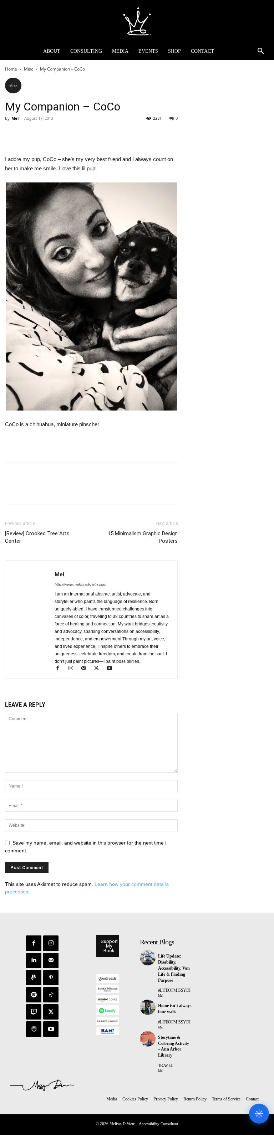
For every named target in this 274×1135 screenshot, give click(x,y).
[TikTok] (51, 994)
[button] (260, 51)
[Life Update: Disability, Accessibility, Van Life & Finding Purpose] (148, 958)
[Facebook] (12, 134)
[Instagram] (73, 668)
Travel (165, 1065)
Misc (28, 69)
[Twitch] (33, 1012)
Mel (15, 118)
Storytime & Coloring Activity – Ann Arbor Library (173, 1046)
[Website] (33, 1029)
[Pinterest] (45, 134)
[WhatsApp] (61, 134)
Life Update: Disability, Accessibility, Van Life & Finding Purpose (174, 968)
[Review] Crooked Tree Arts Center (37, 537)
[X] (28, 134)
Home (11, 69)
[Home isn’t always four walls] (148, 1007)
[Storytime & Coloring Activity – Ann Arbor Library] (148, 1039)
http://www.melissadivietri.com (80, 584)
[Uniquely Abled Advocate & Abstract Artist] (137, 21)
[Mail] (86, 668)
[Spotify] (33, 994)
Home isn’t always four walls (175, 1008)
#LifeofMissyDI (174, 990)
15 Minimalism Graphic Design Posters (143, 537)
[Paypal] (33, 977)
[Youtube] (112, 668)
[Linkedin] (33, 960)
